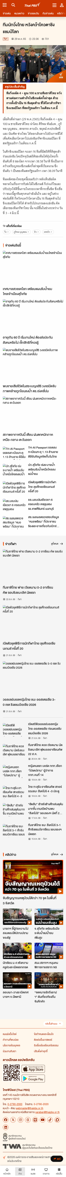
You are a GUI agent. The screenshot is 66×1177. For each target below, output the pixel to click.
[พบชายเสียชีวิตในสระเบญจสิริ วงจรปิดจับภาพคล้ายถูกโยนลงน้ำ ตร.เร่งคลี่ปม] (33, 365)
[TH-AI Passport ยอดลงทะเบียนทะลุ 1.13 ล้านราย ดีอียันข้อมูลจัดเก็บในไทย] (14, 453)
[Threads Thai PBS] (28, 1120)
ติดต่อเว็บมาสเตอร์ (43, 1039)
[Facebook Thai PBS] (5, 1120)
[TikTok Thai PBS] (50, 1120)
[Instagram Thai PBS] (20, 1120)
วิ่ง (5, 232)
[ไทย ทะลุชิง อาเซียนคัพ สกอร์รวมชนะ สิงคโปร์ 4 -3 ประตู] (14, 792)
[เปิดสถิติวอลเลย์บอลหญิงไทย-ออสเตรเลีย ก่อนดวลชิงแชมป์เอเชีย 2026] (14, 729)
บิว (35, 232)
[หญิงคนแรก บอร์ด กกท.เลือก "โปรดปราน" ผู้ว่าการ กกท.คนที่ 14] (14, 771)
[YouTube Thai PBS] (42, 1120)
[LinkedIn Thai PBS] (5, 1127)
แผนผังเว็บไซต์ (10, 1034)
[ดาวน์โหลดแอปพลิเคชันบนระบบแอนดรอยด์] (33, 1078)
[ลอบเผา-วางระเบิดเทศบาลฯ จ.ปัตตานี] (17, 980)
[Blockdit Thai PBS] (57, 1120)
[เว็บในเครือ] (4, 5)
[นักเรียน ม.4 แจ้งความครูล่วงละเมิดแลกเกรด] (17, 951)
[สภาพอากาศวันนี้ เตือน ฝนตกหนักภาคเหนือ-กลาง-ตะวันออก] (33, 413)
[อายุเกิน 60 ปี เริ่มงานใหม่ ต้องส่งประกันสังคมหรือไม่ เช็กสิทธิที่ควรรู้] (33, 316)
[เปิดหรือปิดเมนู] (54, 5)
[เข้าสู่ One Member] (62, 5)
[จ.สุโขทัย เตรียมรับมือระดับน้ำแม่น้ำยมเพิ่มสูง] (48, 917)
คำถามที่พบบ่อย (10, 1039)
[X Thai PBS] (13, 1120)
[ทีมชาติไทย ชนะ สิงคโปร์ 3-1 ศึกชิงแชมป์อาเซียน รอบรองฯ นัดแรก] (14, 830)
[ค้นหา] (12, 5)
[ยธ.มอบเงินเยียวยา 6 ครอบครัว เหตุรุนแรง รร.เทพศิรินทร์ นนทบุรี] (14, 505)
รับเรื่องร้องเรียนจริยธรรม (46, 1045)
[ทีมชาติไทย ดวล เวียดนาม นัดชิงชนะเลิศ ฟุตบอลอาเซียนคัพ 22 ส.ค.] (14, 750)
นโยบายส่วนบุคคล (11, 1045)
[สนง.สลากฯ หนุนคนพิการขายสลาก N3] (48, 951)
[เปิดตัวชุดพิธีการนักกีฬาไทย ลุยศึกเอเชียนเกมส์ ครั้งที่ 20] (14, 487)
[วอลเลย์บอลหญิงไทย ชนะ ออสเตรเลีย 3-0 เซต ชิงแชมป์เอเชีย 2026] (33, 678)
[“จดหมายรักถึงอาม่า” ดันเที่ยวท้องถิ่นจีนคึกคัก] (48, 980)
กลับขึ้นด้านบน (51, 1023)
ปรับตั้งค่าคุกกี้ (41, 1051)
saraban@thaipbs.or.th (47, 1112)
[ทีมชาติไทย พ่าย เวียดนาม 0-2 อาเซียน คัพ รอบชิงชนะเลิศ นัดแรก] (33, 566)
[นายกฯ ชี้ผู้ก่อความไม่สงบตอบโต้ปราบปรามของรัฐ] (17, 917)
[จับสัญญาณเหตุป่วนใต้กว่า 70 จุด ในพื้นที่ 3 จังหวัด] (33, 877)
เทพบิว (47, 232)
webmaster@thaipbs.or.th (29, 1108)
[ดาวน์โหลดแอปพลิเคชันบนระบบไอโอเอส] (33, 1069)
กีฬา (6, 38)
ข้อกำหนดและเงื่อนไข (44, 1034)
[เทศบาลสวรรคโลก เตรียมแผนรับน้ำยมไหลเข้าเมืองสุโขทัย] (33, 268)
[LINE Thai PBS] (35, 1120)
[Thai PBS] (33, 5)
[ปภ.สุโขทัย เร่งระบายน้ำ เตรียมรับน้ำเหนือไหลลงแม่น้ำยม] (14, 470)
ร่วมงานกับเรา (9, 1051)
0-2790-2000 (15, 1104)
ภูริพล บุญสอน (20, 232)
